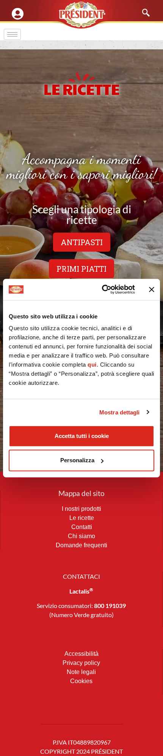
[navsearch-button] (142, 13)
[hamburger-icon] (12, 34)
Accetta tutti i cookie (82, 436)
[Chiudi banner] (151, 289)
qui (92, 364)
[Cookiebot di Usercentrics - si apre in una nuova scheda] (102, 290)
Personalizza (77, 460)
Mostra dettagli (119, 412)
